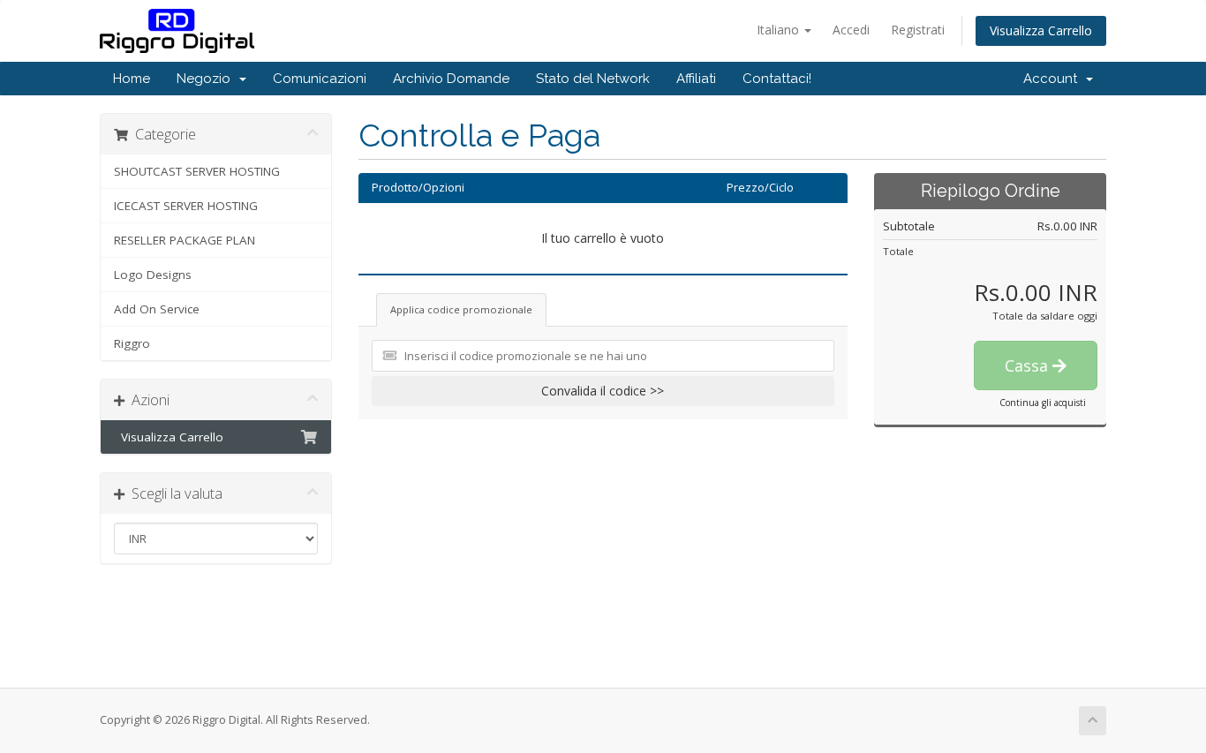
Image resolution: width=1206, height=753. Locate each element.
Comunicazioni (319, 79)
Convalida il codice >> (602, 390)
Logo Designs (153, 274)
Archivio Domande (451, 79)
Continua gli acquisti (1042, 402)
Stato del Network (593, 79)
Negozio (207, 79)
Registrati (918, 29)
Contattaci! (776, 79)
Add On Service (157, 309)
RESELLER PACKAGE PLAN (184, 240)
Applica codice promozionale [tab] (461, 309)
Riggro (132, 343)
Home (131, 79)
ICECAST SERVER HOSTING (186, 206)
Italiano (780, 29)
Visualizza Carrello (1041, 30)
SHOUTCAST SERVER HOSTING (197, 171)
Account (1053, 79)
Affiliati (696, 79)
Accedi (851, 29)
